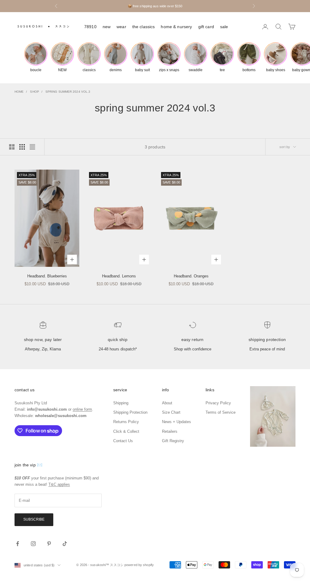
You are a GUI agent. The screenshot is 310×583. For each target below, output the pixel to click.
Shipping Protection (267, 339)
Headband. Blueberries (47, 276)
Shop (34, 91)
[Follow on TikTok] (65, 544)
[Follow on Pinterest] (49, 544)
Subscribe (34, 519)
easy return (192, 339)
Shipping (120, 403)
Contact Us (123, 441)
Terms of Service (221, 412)
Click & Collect (126, 431)
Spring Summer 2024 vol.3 (67, 91)
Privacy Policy (218, 403)
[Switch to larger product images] (12, 147)
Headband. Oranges (191, 276)
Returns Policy (126, 421)
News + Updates (176, 421)
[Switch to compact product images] (32, 147)
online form (82, 409)
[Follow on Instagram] (33, 544)
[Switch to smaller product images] (22, 147)
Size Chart (171, 412)
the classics (143, 26)
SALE (224, 26)
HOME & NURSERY (176, 26)
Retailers (169, 431)
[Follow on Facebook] (18, 544)
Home (19, 91)
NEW (106, 26)
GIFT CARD (206, 26)
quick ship (117, 339)
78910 (90, 26)
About (167, 403)
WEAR (121, 26)
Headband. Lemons (119, 276)
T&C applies (59, 484)
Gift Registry (173, 441)
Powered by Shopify (139, 565)
